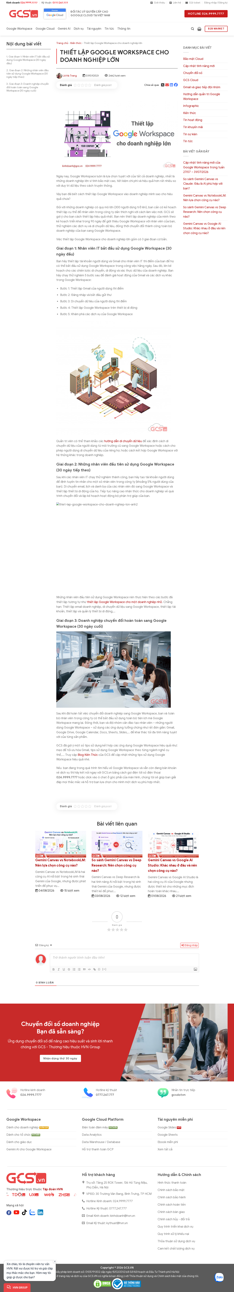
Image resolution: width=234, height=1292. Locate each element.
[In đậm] (53, 969)
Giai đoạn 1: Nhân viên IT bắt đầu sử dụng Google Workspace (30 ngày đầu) (28, 60)
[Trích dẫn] (84, 969)
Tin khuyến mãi (193, 127)
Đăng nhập (191, 945)
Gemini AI (64, 29)
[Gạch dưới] (63, 969)
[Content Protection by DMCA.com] (102, 1283)
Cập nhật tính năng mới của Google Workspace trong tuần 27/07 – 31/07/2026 (203, 167)
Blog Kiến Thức (88, 755)
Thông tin (123, 29)
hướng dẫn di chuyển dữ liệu (123, 441)
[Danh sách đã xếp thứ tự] (74, 969)
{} (99, 969)
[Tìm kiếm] (192, 28)
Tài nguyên (94, 29)
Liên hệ (177, 2)
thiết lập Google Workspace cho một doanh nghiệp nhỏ (124, 602)
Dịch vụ (79, 29)
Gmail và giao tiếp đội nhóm (201, 87)
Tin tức (109, 29)
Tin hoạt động (192, 120)
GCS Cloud (190, 80)
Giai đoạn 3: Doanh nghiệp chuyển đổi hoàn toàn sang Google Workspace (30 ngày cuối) (27, 87)
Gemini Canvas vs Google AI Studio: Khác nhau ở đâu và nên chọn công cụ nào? (204, 228)
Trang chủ (62, 43)
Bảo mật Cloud (193, 59)
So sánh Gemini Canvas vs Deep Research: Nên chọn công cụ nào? (204, 212)
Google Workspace (19, 29)
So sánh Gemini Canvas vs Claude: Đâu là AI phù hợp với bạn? (202, 183)
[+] (104, 969)
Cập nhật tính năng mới (199, 66)
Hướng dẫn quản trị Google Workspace (201, 96)
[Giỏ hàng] (199, 29)
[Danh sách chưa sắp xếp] (79, 969)
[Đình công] (68, 969)
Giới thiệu (159, 2)
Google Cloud (45, 29)
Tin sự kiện (190, 134)
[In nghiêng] (58, 969)
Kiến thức (76, 43)
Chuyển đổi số (192, 73)
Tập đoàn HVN (53, 1189)
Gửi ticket (194, 2)
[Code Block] (89, 969)
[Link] (94, 969)
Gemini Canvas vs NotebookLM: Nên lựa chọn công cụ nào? (204, 198)
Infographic (191, 106)
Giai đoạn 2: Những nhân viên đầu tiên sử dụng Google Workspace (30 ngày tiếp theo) (27, 74)
